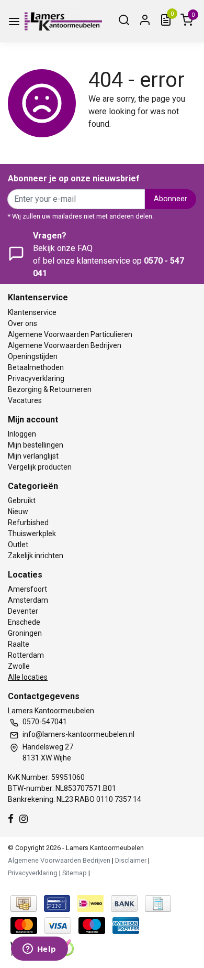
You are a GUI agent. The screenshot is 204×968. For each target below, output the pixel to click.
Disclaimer (130, 860)
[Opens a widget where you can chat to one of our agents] (39, 950)
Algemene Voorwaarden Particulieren (70, 334)
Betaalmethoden (36, 367)
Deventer (23, 611)
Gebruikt (22, 500)
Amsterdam (28, 600)
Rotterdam (26, 655)
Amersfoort (27, 589)
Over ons (22, 323)
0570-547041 (44, 721)
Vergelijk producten (40, 467)
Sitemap (74, 873)
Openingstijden (33, 356)
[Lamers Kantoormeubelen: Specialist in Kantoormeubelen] (63, 21)
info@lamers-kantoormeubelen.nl (78, 734)
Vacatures (25, 400)
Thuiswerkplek (32, 533)
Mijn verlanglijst (33, 456)
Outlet (18, 544)
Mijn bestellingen (35, 445)
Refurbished (28, 522)
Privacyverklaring (36, 378)
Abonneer (170, 198)
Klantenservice (32, 312)
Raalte (18, 644)
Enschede (24, 622)
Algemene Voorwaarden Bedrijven (64, 345)
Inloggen (22, 434)
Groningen (25, 633)
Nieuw (18, 511)
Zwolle (19, 666)
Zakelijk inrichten (35, 555)
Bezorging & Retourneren (50, 389)
